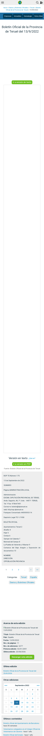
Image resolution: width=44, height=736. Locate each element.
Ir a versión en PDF (22, 464)
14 (22, 703)
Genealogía (28, 16)
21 (22, 707)
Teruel (32, 8)
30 (33, 711)
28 (22, 711)
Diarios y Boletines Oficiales (18, 8)
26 (11, 711)
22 (27, 707)
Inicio (5, 8)
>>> (38, 685)
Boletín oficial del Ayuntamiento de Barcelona (21, 723)
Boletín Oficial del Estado (13, 735)
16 (33, 703)
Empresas (7, 16)
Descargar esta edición (22, 657)
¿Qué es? (32, 458)
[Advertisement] (22, 57)
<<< (6, 685)
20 (17, 707)
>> (37, 570)
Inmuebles (17, 16)
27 (17, 711)
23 (33, 707)
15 (27, 703)
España (33, 577)
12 (11, 703)
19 (11, 707)
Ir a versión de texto (22, 82)
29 (27, 711)
